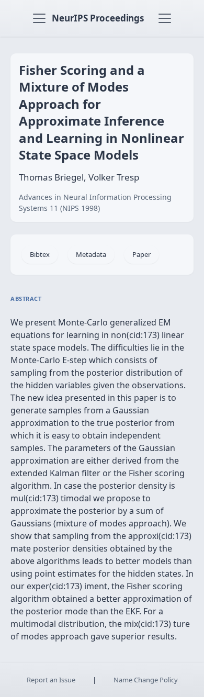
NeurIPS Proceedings (98, 18)
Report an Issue (51, 679)
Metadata (91, 254)
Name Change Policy (146, 679)
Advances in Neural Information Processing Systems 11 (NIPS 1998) (95, 202)
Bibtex (40, 254)
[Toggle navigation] (39, 18)
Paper (141, 254)
